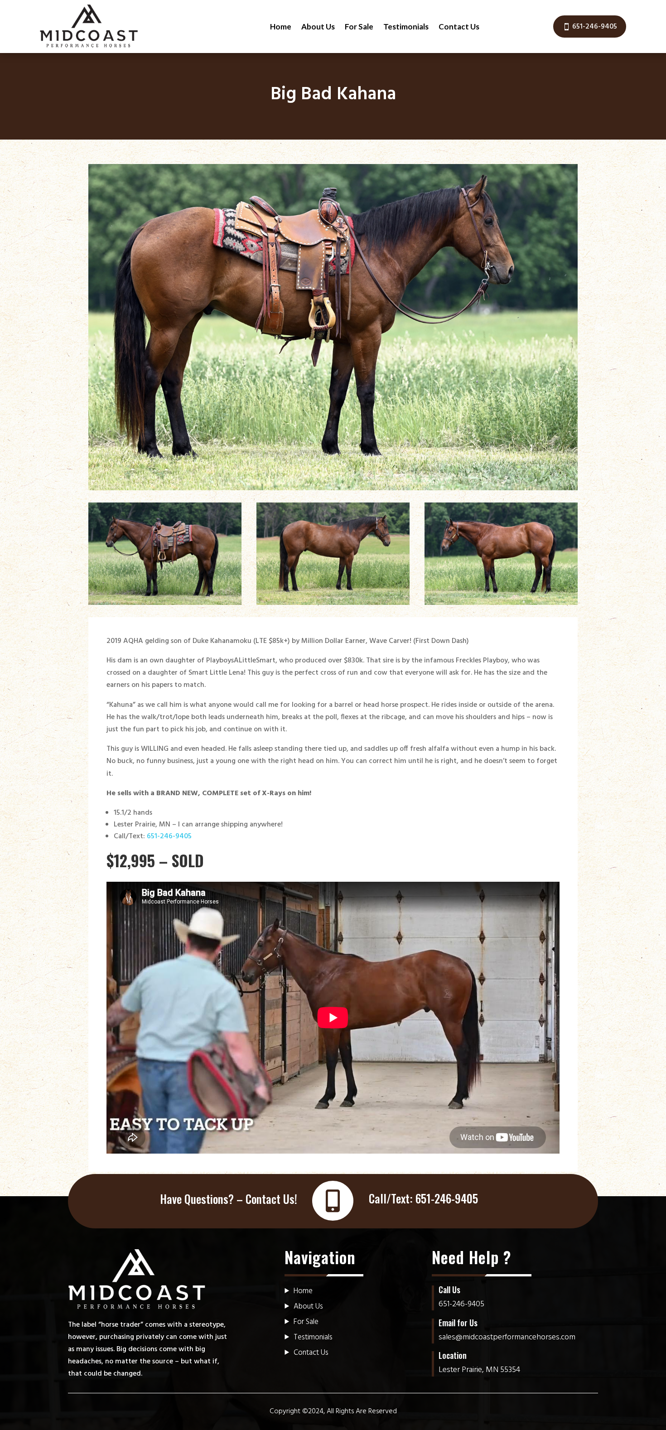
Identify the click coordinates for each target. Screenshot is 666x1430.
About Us (318, 26)
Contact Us (459, 26)
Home (280, 26)
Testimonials (406, 26)
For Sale (359, 26)
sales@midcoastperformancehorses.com (507, 1337)
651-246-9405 (594, 27)
